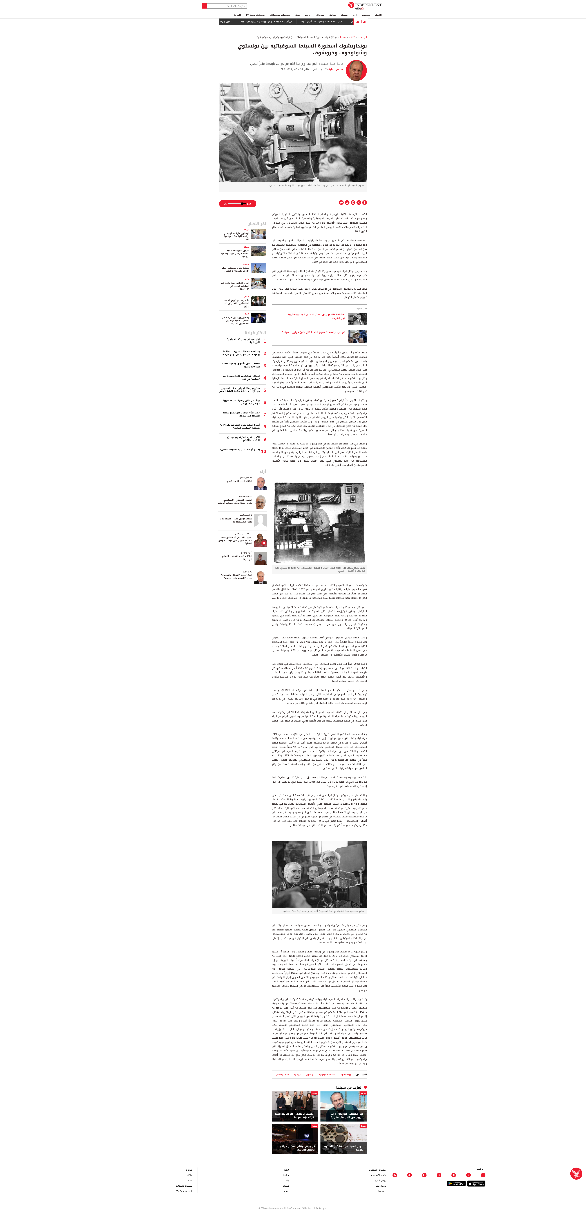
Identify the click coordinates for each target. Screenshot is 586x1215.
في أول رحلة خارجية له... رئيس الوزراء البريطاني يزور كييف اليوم (318, 21)
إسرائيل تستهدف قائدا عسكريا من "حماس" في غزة (241, 377)
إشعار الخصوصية (378, 1175)
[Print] (341, 202)
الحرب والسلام (282, 1074)
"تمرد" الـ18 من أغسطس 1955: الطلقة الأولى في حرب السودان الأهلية (235, 540)
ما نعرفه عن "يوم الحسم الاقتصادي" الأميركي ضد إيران (236, 303)
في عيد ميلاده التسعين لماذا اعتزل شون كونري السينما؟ (313, 332)
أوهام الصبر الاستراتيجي (239, 481)
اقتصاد (344, 15)
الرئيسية (362, 37)
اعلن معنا (382, 1191)
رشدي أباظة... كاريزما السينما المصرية (240, 450)
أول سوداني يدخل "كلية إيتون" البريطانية (243, 340)
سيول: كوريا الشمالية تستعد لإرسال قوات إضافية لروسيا (235, 254)
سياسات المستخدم (377, 1170)
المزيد (237, 15)
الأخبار (378, 15)
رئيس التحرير (380, 1180)
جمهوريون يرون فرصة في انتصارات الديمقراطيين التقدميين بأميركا (235, 321)
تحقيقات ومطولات (280, 15)
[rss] (394, 1175)
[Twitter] (468, 1175)
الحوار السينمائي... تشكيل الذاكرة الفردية (344, 1148)
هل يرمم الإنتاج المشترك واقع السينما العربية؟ (298, 1148)
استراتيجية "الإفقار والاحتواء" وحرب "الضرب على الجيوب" (236, 576)
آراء (355, 15)
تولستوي (310, 1074)
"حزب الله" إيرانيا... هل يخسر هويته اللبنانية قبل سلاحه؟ (241, 414)
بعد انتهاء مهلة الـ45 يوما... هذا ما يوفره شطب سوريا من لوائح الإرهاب (241, 353)
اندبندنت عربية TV (255, 15)
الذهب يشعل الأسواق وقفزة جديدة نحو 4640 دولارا (241, 365)
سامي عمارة (335, 69)
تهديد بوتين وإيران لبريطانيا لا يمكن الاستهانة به (236, 520)
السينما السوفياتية (327, 1074)
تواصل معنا (381, 1186)
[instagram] (453, 1175)
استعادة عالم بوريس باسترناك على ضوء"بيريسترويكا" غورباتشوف (315, 316)
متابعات (246, 264)
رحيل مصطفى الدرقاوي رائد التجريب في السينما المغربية (347, 1115)
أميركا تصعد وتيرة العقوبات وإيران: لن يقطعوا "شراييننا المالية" (240, 426)
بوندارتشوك (345, 1074)
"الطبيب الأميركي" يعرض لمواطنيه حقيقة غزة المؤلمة (295, 1115)
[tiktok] (409, 1175)
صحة (297, 15)
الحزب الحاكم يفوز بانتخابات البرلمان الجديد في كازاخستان (235, 286)
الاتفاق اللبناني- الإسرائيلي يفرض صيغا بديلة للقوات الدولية (235, 501)
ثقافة (332, 15)
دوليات (246, 229)
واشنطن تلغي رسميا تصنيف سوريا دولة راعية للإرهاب (241, 402)
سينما (343, 37)
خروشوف (297, 1074)
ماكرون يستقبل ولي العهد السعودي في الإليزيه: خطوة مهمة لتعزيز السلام (239, 389)
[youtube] (439, 1175)
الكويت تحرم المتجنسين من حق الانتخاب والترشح (243, 438)
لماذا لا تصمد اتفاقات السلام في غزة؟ (237, 557)
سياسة (366, 15)
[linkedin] (424, 1175)
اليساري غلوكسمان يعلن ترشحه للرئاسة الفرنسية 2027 (236, 236)
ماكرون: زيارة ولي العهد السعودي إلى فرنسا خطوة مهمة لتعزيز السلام (255, 21)
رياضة (308, 15)
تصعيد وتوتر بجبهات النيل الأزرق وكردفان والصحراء (235, 269)
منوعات (320, 15)
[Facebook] (483, 1175)
